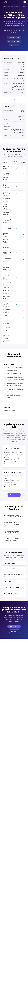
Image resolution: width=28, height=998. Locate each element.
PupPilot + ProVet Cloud (11, 448)
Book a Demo (14, 495)
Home (3, 6)
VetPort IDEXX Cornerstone (11, 587)
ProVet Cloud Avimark (10, 563)
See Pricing (14, 631)
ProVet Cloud (21, 439)
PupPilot (5, 2)
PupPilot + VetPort (9, 472)
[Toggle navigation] (25, 2)
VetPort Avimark (8, 581)
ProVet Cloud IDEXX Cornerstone (13, 569)
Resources (9, 6)
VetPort (15, 441)
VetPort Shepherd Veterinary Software (12, 593)
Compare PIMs (17, 6)
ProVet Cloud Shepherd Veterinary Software (13, 575)
